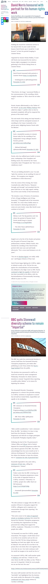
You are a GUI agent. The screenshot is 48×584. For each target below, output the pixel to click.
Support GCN (30, 1)
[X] (7, 21)
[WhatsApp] (5, 21)
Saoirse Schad (28, 21)
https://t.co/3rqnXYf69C (24, 223)
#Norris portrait (35, 307)
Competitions (34, 1)
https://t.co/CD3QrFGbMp (21, 486)
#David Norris (22, 307)
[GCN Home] (3, 1)
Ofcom (25, 444)
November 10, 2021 (19, 82)
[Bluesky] (2, 23)
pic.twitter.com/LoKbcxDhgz (22, 143)
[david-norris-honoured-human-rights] (28, 33)
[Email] (2, 18)
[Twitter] (2, 21)
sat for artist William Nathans (28, 108)
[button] (46, 13)
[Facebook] (7, 18)
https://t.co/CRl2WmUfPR (29, 410)
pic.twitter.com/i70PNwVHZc (22, 412)
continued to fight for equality (20, 272)
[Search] (47, 1)
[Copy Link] (5, 18)
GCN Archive (26, 1)
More (38, 1)
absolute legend (23, 257)
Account (42, 1)
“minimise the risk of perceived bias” (27, 458)
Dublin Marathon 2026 (15, 1)
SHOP (20, 1)
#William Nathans (15, 309)
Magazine (9, 1)
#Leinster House (28, 307)
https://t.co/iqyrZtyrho (30, 75)
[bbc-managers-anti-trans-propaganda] (28, 347)
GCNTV (22, 1)
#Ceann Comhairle (15, 307)
